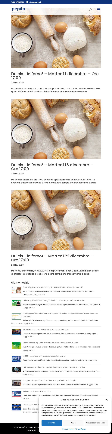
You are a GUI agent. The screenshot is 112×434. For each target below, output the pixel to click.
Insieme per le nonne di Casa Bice (37, 391)
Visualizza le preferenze (96, 423)
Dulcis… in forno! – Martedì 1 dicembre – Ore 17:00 (55, 76)
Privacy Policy (80, 429)
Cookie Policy (67, 429)
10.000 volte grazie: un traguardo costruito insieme (44, 356)
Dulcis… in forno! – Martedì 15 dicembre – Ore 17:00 (52, 167)
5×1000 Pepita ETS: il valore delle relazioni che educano (45, 329)
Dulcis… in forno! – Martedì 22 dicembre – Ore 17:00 (52, 258)
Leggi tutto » (39, 294)
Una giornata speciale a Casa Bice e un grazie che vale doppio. (49, 380)
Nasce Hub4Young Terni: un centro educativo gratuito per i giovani (50, 343)
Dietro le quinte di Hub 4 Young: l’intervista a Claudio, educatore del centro (53, 300)
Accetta (51, 423)
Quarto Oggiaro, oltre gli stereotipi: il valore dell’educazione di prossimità (53, 287)
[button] (106, 399)
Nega (73, 423)
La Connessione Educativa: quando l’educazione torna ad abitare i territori (54, 367)
